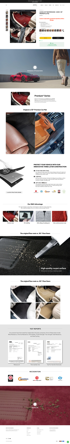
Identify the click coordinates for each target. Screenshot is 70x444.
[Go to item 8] (7, 16)
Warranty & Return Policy (40, 429)
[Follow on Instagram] (8, 438)
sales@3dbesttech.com (53, 430)
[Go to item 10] (7, 23)
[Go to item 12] (7, 30)
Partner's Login (29, 435)
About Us (28, 429)
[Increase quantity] (44, 34)
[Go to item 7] (7, 13)
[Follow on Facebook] (6, 438)
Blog (27, 431)
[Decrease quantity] (41, 34)
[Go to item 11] (7, 27)
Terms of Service (39, 431)
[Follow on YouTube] (10, 438)
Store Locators (29, 432)
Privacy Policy (38, 432)
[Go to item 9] (7, 20)
